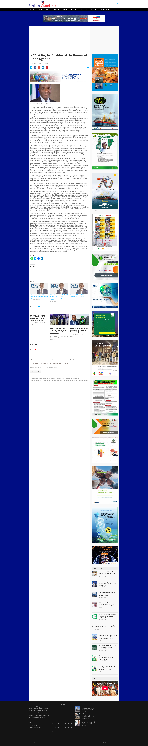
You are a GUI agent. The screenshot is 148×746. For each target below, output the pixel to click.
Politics (47, 9)
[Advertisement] (74, 39)
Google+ (39, 67)
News (39, 9)
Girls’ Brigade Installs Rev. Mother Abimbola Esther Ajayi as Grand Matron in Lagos (107, 573)
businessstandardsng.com (113, 743)
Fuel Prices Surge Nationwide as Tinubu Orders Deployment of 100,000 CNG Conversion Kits (88, 716)
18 (55, 723)
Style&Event (33, 13)
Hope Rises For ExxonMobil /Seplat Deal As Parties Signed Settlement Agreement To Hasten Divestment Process (59, 380)
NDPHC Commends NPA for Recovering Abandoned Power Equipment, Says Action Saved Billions (106, 605)
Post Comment (35, 371)
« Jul (53, 737)
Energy (64, 9)
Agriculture (73, 9)
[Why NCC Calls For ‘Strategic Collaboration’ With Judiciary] (79, 288)
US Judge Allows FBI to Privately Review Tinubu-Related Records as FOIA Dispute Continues (108, 668)
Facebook (35, 67)
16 (71, 719)
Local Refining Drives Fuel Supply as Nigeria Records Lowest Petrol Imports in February (88, 709)
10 (52, 719)
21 (65, 723)
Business (55, 9)
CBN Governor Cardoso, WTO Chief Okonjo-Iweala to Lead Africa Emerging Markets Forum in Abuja (79, 329)
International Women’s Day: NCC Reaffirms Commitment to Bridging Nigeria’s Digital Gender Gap (39, 296)
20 (62, 723)
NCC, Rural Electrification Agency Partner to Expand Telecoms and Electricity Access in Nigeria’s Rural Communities (58, 330)
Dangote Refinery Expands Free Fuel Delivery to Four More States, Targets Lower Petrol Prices (108, 636)
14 (65, 719)
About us (36, 743)
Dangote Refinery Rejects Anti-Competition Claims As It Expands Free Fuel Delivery (107, 594)
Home (32, 9)
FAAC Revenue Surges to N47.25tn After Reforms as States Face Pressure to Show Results (107, 647)
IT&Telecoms (83, 9)
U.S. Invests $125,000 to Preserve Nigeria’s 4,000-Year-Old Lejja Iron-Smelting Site (107, 583)
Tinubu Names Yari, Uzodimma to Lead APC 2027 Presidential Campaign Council (107, 657)
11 (55, 719)
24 (52, 727)
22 (68, 723)
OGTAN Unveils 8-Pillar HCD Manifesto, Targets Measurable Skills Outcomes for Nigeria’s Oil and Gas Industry (104, 626)
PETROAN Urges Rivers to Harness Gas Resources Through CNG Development (107, 616)
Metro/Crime (93, 9)
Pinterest (47, 67)
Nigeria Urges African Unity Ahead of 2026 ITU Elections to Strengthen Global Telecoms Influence (39, 317)
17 (52, 723)
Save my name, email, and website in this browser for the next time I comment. (50, 363)
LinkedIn (43, 67)
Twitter (31, 67)
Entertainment (105, 9)
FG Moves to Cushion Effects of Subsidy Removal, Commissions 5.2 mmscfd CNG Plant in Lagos (56, 378)
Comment (33, 350)
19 (58, 723)
